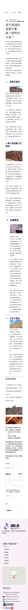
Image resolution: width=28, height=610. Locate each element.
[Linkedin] (9, 608)
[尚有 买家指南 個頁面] (18, 560)
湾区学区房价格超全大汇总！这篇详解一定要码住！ (14, 491)
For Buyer (13, 12)
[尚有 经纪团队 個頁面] (18, 557)
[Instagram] (4, 608)
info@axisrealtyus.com (12, 596)
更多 (20, 12)
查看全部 (20, 474)
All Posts (6, 12)
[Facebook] (7, 608)
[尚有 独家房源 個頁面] (18, 549)
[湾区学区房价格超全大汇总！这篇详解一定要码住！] (14, 482)
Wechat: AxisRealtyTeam (13, 601)
